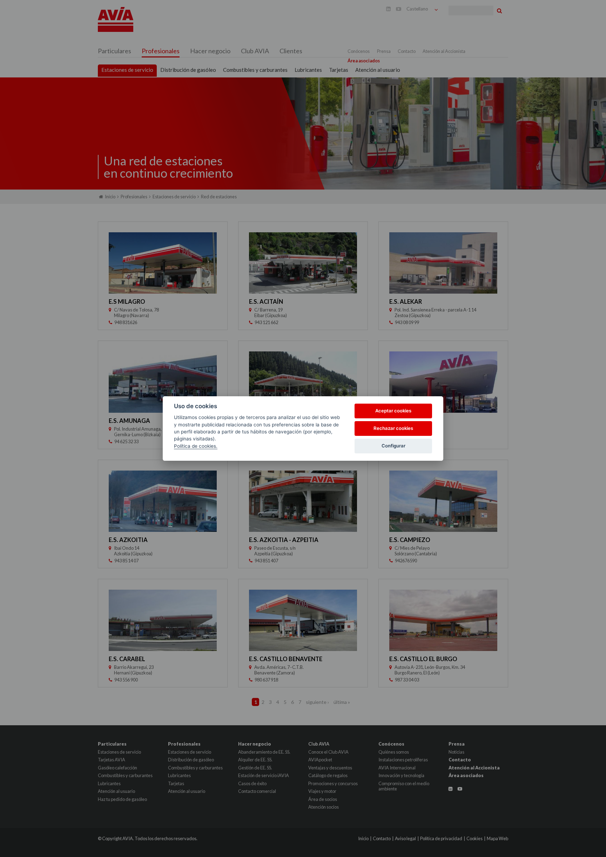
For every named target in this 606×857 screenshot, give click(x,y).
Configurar (393, 445)
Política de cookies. (195, 446)
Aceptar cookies (393, 410)
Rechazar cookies (393, 428)
